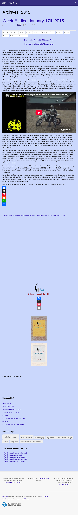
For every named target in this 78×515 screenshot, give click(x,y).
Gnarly (5, 421)
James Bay (6, 36)
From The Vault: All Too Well (13, 418)
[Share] (39, 204)
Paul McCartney (46, 32)
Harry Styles (14, 442)
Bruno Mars (29, 32)
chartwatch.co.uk (64, 484)
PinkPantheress (26, 442)
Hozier (20, 36)
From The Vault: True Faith (13, 424)
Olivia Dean (10, 437)
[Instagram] (39, 304)
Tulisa (53, 32)
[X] (39, 191)
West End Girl (8, 406)
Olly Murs (22, 32)
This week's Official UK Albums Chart (39, 43)
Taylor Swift (51, 437)
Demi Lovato (59, 32)
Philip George (13, 36)
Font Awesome (6, 499)
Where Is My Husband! (11, 409)
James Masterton (44, 478)
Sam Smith (67, 32)
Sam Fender (26, 437)
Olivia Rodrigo (37, 442)
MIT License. (44, 496)
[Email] (39, 308)
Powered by (11, 504)
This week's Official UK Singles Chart (39, 40)
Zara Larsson (61, 438)
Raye (70, 438)
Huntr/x (5, 441)
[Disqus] (39, 246)
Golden (5, 415)
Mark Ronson (37, 32)
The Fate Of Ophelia (10, 412)
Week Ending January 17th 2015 (33, 20)
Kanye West (6, 32)
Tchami (25, 36)
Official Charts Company (13, 482)
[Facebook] (39, 187)
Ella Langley (39, 437)
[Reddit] (39, 197)
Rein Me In (6, 403)
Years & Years (14, 32)
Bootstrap (5, 496)
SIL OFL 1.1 (25, 499)
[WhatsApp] (39, 200)
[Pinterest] (39, 194)
